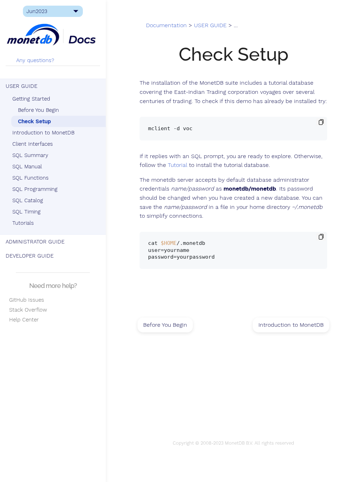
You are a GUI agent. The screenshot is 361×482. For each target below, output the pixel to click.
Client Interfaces (32, 144)
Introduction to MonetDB (43, 132)
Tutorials (23, 223)
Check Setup (34, 121)
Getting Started (31, 99)
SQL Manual (27, 166)
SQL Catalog (27, 200)
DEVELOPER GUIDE (30, 256)
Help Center (22, 320)
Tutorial (177, 165)
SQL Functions (30, 178)
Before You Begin (38, 110)
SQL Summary (30, 155)
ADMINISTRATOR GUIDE (35, 242)
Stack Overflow (26, 310)
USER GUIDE (21, 86)
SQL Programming (34, 189)
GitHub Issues (25, 300)
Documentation (166, 25)
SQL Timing (26, 212)
